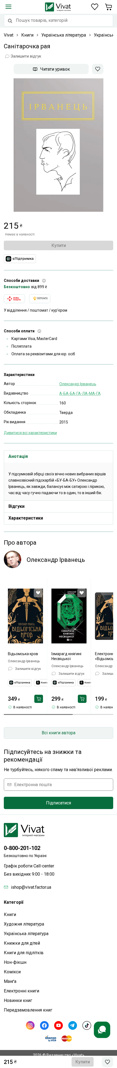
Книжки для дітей (22, 943)
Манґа (10, 981)
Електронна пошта (33, 784)
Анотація (18, 456)
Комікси (12, 971)
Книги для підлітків (24, 952)
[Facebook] (44, 1025)
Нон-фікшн (15, 962)
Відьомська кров (23, 654)
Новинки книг (18, 1000)
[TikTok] (86, 1025)
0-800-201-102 (22, 848)
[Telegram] (72, 1025)
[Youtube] (58, 1025)
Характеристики (25, 518)
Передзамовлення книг (28, 1010)
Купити (58, 245)
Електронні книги (21, 991)
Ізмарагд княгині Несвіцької (66, 656)
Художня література (24, 924)
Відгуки (16, 506)
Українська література (26, 933)
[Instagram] (30, 1025)
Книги (10, 914)
